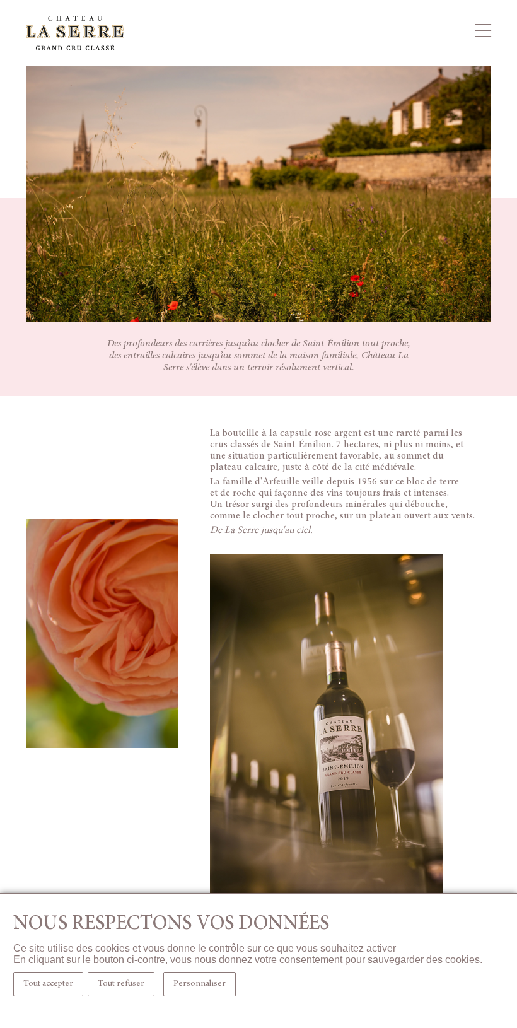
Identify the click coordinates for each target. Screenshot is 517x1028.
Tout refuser (121, 983)
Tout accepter (48, 983)
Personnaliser (199, 983)
